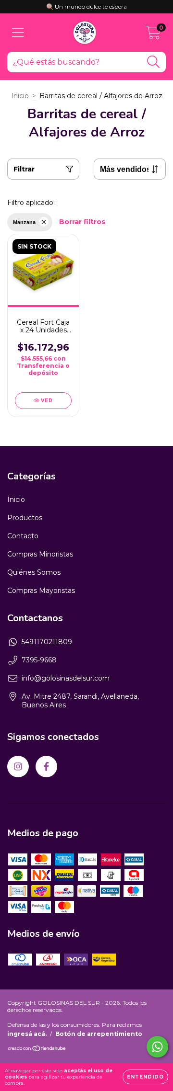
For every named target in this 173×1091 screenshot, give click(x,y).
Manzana (24, 222)
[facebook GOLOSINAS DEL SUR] (46, 766)
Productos (24, 517)
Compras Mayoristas (41, 590)
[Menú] (18, 33)
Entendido (145, 1077)
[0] (153, 35)
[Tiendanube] (37, 1049)
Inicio (20, 95)
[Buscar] (153, 62)
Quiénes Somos (34, 572)
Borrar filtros (82, 221)
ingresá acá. (27, 1033)
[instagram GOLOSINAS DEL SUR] (18, 766)
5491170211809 (47, 641)
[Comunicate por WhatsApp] (157, 1046)
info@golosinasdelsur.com (66, 678)
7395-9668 (39, 660)
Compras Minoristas (40, 554)
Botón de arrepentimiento (98, 1033)
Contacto (22, 536)
